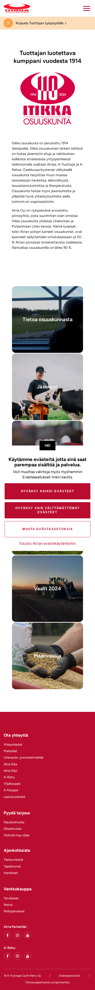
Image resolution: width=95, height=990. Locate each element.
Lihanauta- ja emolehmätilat (23, 757)
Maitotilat (10, 751)
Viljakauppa (12, 784)
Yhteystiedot (13, 745)
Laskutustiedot (14, 797)
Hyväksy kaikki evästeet (47, 491)
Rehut (8, 905)
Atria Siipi (10, 771)
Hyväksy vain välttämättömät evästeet (47, 510)
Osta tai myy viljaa (16, 835)
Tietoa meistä (13, 860)
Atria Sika (10, 764)
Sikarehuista (12, 829)
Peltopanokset (14, 911)
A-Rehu (9, 777)
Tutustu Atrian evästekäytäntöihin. (47, 543)
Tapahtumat (12, 866)
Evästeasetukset (69, 975)
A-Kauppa (11, 790)
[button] (86, 8)
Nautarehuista (14, 822)
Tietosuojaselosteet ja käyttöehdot (47, 982)
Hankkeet (11, 873)
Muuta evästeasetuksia (47, 529)
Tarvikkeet (11, 898)
